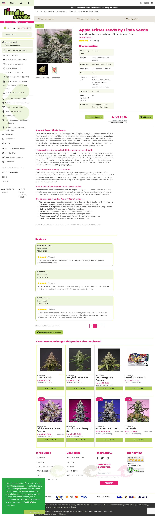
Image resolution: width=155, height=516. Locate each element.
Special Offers (10, 153)
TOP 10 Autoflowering (16, 60)
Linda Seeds (85, 37)
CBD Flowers (10, 116)
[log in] (21, 3)
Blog (4, 177)
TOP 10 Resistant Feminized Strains (14, 87)
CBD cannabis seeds (13, 111)
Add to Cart (147, 117)
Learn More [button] (10, 505)
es (144, 3)
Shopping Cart (24, 28)
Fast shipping (103, 497)
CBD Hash (9, 134)
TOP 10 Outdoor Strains (17, 81)
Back (40, 26)
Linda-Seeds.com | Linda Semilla (100, 512)
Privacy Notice (43, 471)
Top (36, 11)
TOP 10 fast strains (14, 64)
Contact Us (72, 471)
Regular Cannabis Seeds (14, 107)
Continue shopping (94, 117)
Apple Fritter (94, 11)
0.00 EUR (10, 28)
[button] (13, 512)
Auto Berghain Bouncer (104, 379)
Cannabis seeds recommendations (53, 11)
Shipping (41, 458)
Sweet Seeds (129, 375)
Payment (41, 462)
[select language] (4, 3)
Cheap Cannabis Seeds (78, 11)
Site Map (71, 462)
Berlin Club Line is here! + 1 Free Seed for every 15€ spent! (95, 8)
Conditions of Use (75, 458)
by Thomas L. (43, 298)
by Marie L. (42, 272)
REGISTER (109, 483)
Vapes (7, 143)
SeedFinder (9, 162)
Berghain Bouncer (77, 377)
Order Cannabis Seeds (47, 480)
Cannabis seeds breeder (15, 149)
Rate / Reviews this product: (50, 332)
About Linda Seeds (76, 475)
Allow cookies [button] (34, 512)
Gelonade (130, 428)
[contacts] (29, 3)
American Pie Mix (135, 377)
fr (148, 3)
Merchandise (10, 139)
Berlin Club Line (10, 56)
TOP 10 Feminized (13, 68)
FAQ (38, 475)
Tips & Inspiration (10, 172)
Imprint (70, 467)
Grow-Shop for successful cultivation (15, 128)
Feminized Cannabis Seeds (15, 99)
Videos (5, 182)
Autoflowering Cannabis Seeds (17, 103)
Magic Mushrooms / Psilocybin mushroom (17, 121)
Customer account (46, 467)
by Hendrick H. (44, 245)
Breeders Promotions (14, 157)
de (141, 3)
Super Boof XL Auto (107, 428)
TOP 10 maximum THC (15, 73)
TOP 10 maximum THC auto (17, 77)
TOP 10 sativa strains (15, 93)
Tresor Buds (44, 377)
